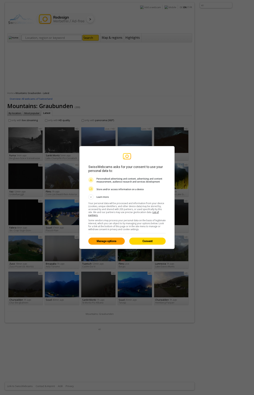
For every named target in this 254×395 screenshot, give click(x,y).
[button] (127, 197)
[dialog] (127, 197)
